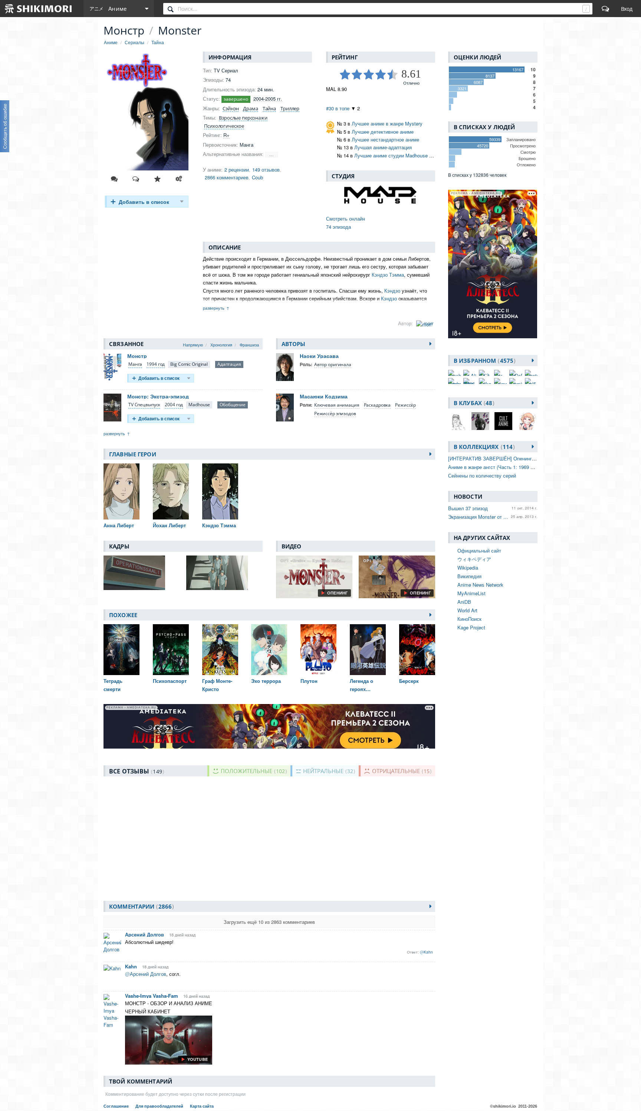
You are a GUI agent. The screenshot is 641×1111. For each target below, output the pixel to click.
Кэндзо (392, 290)
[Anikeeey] (485, 381)
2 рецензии (236, 169)
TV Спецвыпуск (144, 404)
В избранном (483, 360)
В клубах (473, 403)
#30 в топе (337, 108)
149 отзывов (266, 169)
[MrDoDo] (515, 373)
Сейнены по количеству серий (482, 475)
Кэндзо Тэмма (388, 274)
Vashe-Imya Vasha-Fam (151, 995)
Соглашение (116, 1106)
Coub (257, 177)
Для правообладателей (159, 1106)
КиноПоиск (469, 618)
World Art (467, 610)
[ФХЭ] (485, 373)
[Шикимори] (38, 8)
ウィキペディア (474, 559)
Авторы (294, 344)
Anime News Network (480, 584)
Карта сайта (202, 1106)
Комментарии (140, 906)
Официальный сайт (479, 550)
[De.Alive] (469, 373)
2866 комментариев (227, 177)
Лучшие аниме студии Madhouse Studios (400, 155)
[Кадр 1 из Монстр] (141, 573)
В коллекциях (483, 446)
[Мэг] (500, 373)
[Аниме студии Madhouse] (380, 194)
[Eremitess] (515, 381)
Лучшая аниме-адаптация (383, 147)
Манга (135, 364)
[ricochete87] (454, 373)
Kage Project (471, 627)
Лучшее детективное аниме (383, 131)
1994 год (156, 364)
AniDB (464, 601)
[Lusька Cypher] (454, 381)
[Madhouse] (199, 404)
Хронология (221, 345)
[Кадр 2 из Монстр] (224, 573)
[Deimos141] (500, 381)
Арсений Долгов (144, 934)
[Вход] (626, 8)
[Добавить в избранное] (157, 179)
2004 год (174, 404)
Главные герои (132, 454)
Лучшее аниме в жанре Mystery (387, 123)
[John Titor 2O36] (469, 381)
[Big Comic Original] (189, 364)
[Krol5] (531, 381)
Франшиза (249, 345)
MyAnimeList (471, 593)
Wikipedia (467, 567)
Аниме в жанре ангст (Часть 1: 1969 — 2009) (498, 466)
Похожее (123, 615)
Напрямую (193, 345)
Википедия (469, 576)
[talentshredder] (531, 373)
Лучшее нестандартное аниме (385, 139)
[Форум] (605, 8)
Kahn (131, 966)
